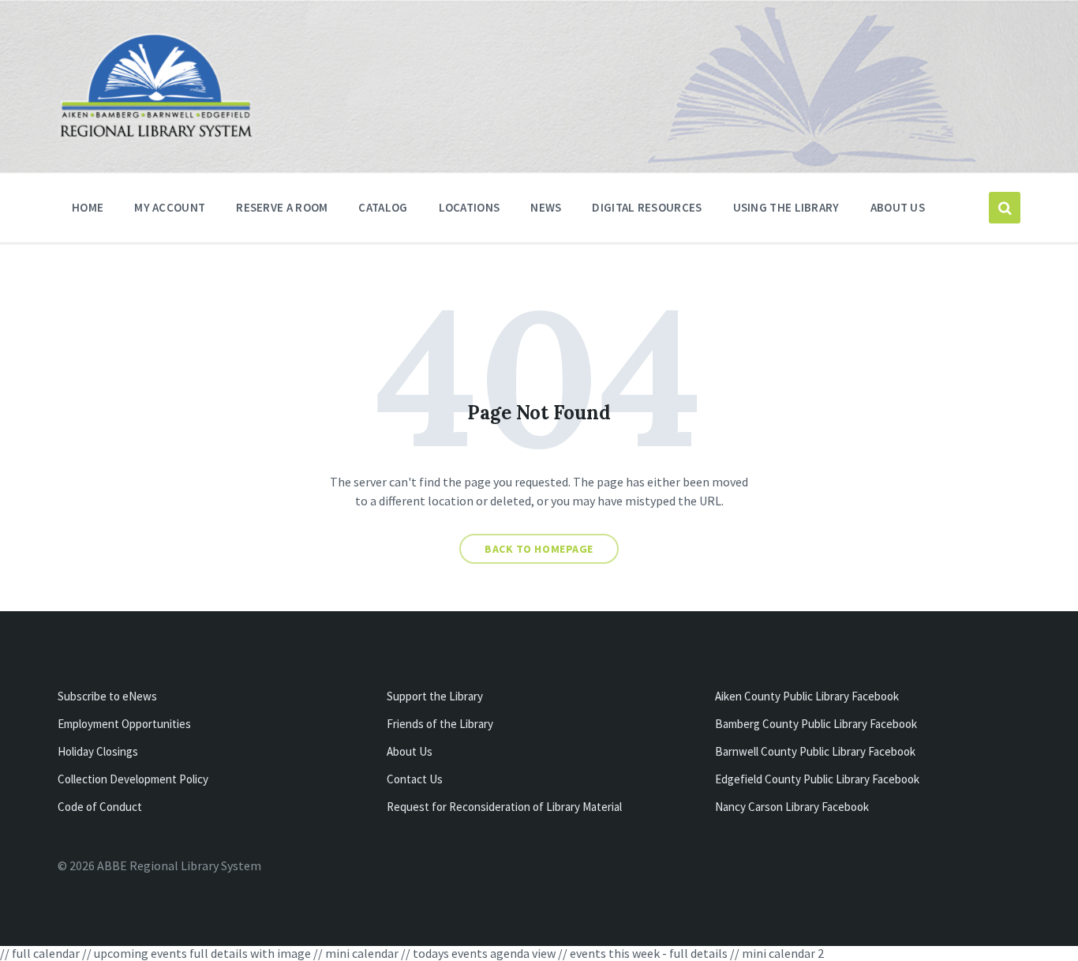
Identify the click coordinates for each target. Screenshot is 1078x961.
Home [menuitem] (87, 207)
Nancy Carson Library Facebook (792, 806)
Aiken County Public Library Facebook (807, 696)
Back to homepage (539, 549)
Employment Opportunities (124, 723)
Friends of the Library (440, 723)
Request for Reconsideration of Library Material (504, 806)
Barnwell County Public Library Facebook (815, 751)
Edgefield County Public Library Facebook (817, 778)
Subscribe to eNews (107, 696)
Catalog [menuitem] (382, 207)
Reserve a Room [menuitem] (282, 207)
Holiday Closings (98, 751)
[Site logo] (156, 135)
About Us (409, 751)
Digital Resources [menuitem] (647, 207)
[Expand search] (1004, 207)
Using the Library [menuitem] (786, 207)
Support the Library (435, 696)
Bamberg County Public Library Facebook (816, 723)
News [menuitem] (545, 207)
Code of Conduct (100, 806)
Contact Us (415, 778)
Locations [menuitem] (469, 207)
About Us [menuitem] (897, 207)
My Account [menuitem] (169, 207)
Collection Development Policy (133, 778)
